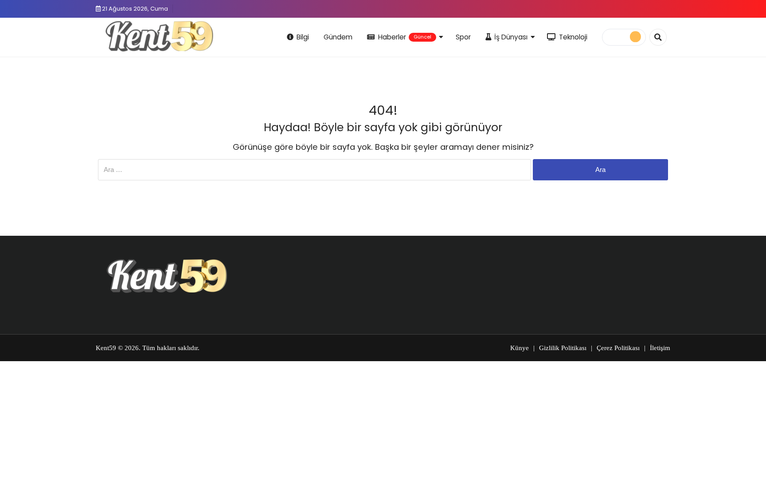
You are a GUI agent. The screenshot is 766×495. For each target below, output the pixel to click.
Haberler (404, 37)
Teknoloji (573, 37)
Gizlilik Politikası (562, 347)
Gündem (338, 37)
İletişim (660, 347)
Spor (463, 37)
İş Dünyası (511, 37)
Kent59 (106, 347)
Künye (519, 347)
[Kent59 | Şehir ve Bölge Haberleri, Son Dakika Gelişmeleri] (161, 36)
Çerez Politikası (618, 347)
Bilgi (303, 37)
